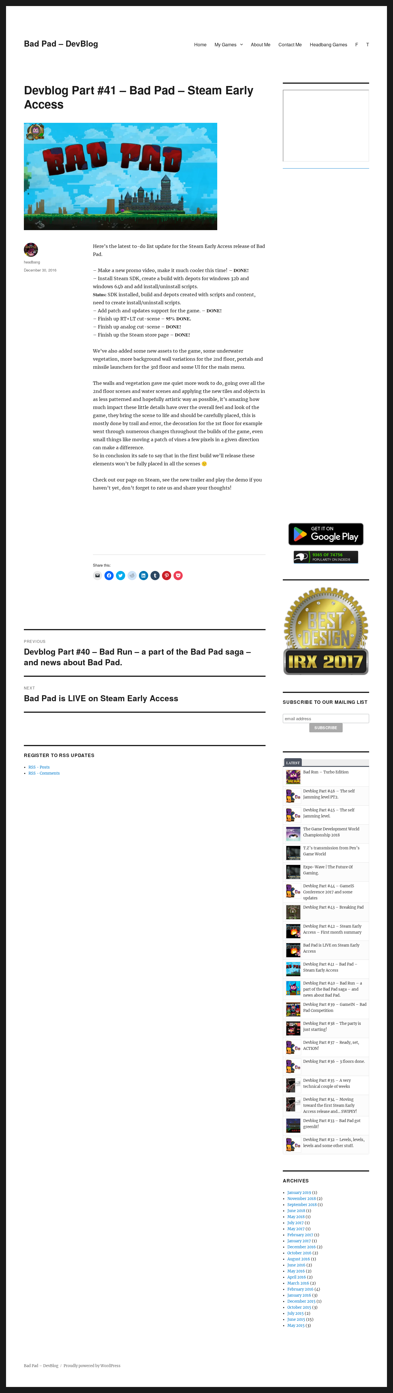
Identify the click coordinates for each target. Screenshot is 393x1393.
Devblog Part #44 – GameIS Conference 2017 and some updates (328, 892)
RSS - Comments (44, 773)
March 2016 (298, 1283)
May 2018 (296, 1216)
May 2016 (296, 1271)
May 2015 (296, 1325)
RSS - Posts (39, 767)
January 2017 (299, 1241)
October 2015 (299, 1307)
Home (200, 44)
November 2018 (301, 1198)
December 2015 (301, 1301)
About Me (260, 44)
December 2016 (301, 1247)
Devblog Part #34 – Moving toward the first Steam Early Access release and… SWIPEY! (330, 1105)
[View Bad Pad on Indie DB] (326, 557)
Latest (293, 762)
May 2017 (296, 1228)
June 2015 (296, 1319)
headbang (32, 262)
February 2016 (300, 1289)
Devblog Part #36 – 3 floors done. (334, 1061)
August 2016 (298, 1259)
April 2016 (296, 1277)
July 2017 (295, 1222)
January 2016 (299, 1295)
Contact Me (290, 44)
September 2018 (302, 1204)
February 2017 (300, 1235)
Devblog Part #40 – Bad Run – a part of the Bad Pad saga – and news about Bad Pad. (332, 989)
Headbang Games (328, 44)
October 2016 (299, 1253)
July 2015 (295, 1313)
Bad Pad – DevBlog (61, 43)
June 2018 (296, 1210)
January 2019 (299, 1192)
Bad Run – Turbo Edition (326, 772)
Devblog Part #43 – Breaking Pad (333, 907)
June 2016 (296, 1265)
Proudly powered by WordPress (92, 1365)
